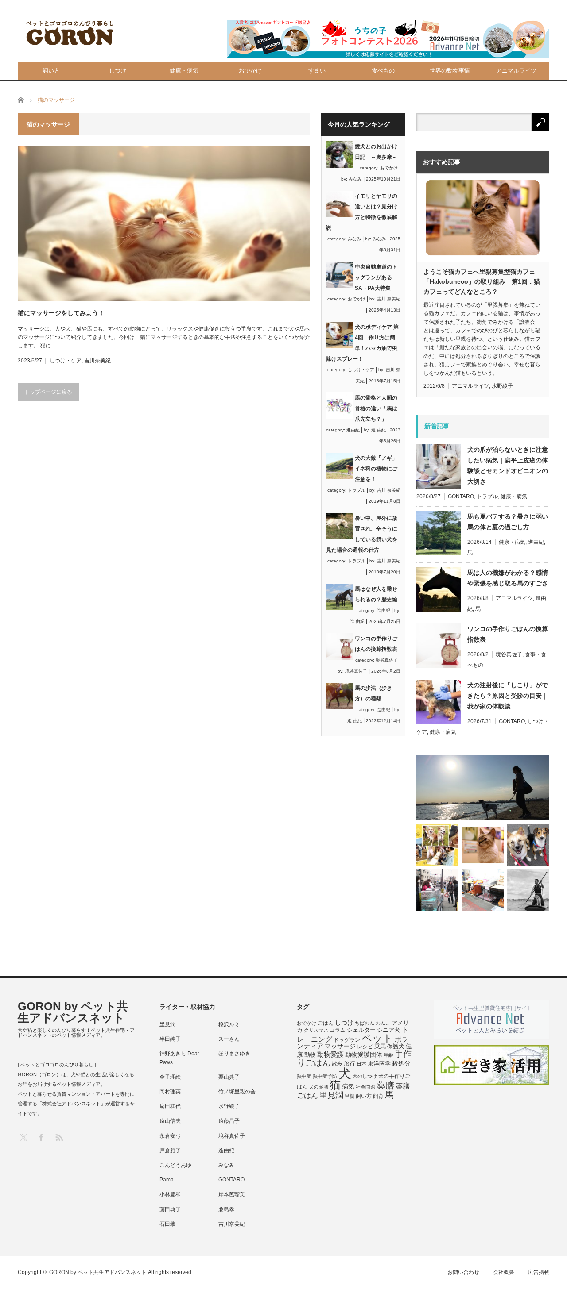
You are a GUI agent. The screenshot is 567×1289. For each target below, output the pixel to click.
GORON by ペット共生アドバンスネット (73, 1012)
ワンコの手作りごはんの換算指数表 (507, 634)
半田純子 (170, 1039)
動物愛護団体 (363, 1054)
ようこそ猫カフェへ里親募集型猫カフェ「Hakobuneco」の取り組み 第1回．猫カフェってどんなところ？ (481, 281)
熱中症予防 (325, 1076)
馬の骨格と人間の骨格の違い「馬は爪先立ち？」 (376, 408)
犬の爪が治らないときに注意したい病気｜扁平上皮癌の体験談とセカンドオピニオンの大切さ (507, 465)
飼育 (378, 1096)
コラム (338, 1030)
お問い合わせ (463, 1272)
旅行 (349, 1063)
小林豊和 (170, 1194)
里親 (349, 1096)
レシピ (365, 1046)
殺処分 (401, 1063)
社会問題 (365, 1086)
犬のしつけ (365, 1076)
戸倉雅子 (170, 1150)
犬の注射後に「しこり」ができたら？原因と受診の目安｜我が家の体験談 (507, 695)
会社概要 (503, 1272)
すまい (317, 70)
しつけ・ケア (66, 361)
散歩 (337, 1064)
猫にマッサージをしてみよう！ (61, 312)
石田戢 (167, 1224)
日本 (361, 1063)
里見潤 (167, 1024)
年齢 (388, 1055)
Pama (166, 1180)
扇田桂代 (170, 1106)
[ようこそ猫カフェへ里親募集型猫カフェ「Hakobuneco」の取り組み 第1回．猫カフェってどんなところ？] (483, 845)
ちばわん (364, 1023)
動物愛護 (330, 1054)
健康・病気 (184, 70)
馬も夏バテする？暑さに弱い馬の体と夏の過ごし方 (507, 522)
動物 (310, 1054)
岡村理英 (170, 1092)
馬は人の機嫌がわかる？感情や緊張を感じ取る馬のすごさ (507, 578)
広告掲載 (538, 1272)
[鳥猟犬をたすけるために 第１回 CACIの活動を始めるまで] (483, 890)
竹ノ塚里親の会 (237, 1092)
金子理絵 (170, 1077)
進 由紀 (378, 429)
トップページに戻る (48, 392)
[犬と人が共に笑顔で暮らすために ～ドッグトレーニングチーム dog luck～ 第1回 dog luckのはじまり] (482, 787)
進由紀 (353, 429)
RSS (58, 1137)
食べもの (383, 70)
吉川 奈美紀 (388, 298)
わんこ (383, 1023)
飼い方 (51, 70)
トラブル (356, 490)
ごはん (326, 1023)
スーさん (229, 1039)
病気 (348, 1086)
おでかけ (250, 70)
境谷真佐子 (387, 660)
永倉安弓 (170, 1136)
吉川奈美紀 (97, 361)
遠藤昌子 (229, 1121)
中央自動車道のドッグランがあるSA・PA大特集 (376, 277)
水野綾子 (502, 386)
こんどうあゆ (175, 1165)
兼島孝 (226, 1209)
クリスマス (316, 1030)
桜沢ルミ (229, 1024)
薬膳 (385, 1085)
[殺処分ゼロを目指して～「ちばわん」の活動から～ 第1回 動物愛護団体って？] (528, 845)
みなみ (355, 179)
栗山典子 (229, 1077)
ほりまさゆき (234, 1053)
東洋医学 (379, 1064)
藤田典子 (170, 1209)
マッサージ (340, 1046)
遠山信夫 (170, 1121)
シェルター (361, 1030)
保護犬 (395, 1046)
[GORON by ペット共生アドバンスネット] (70, 33)
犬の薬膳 (318, 1086)
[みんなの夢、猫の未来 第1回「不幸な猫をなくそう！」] (437, 890)
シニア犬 (388, 1030)
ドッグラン (347, 1040)
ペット (377, 1038)
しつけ (117, 70)
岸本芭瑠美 (231, 1194)
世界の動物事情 (450, 70)
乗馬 (380, 1046)
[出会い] (528, 890)
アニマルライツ (516, 70)
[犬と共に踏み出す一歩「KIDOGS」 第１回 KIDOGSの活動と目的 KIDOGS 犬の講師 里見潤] (437, 845)
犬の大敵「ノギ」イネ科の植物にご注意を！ (376, 468)
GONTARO (461, 496)
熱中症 (304, 1076)
